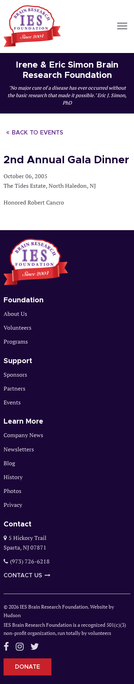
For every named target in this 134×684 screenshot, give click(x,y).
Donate (27, 667)
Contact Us (23, 575)
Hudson (12, 615)
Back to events (37, 133)
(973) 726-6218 (30, 561)
